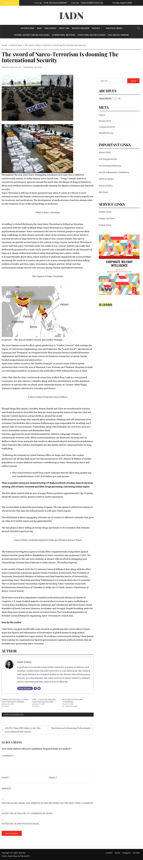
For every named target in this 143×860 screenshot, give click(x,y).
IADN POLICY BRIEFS (114, 28)
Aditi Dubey (38, 67)
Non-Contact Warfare (118, 35)
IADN (71, 15)
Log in (102, 115)
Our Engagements (108, 159)
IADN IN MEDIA (50, 28)
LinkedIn (108, 853)
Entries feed (105, 121)
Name (6, 777)
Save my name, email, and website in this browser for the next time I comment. (47, 803)
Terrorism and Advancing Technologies (70, 728)
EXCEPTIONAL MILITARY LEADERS (91, 35)
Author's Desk (18, 714)
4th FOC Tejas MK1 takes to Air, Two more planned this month (23, 730)
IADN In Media (106, 179)
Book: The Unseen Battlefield (31, 3)
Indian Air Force (107, 218)
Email (53, 777)
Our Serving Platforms (110, 165)
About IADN (105, 152)
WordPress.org (106, 133)
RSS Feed (103, 192)
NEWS (39, 28)
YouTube (136, 853)
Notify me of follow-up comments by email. (27, 813)
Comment (8, 755)
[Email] (39, 688)
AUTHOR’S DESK (27, 28)
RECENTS (96, 28)
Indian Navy (105, 225)
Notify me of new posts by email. (21, 823)
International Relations (63, 35)
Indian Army (105, 211)
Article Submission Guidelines (114, 172)
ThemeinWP (24, 856)
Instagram (126, 853)
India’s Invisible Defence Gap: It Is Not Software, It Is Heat (79, 3)
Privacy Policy (106, 185)
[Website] (35, 688)
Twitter (117, 853)
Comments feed (107, 127)
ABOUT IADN (64, 28)
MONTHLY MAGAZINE (80, 28)
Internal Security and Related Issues (32, 35)
